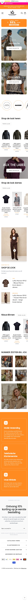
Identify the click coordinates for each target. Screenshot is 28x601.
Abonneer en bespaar (13, 554)
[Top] (14, 238)
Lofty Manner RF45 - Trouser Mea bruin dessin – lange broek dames (20, 298)
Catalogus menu (13, 540)
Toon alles (6, 123)
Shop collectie (14, 170)
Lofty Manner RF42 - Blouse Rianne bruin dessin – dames (19, 284)
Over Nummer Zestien (13, 549)
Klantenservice (13, 545)
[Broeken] (14, 250)
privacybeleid (14, 534)
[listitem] (13, 105)
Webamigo (23, 568)
